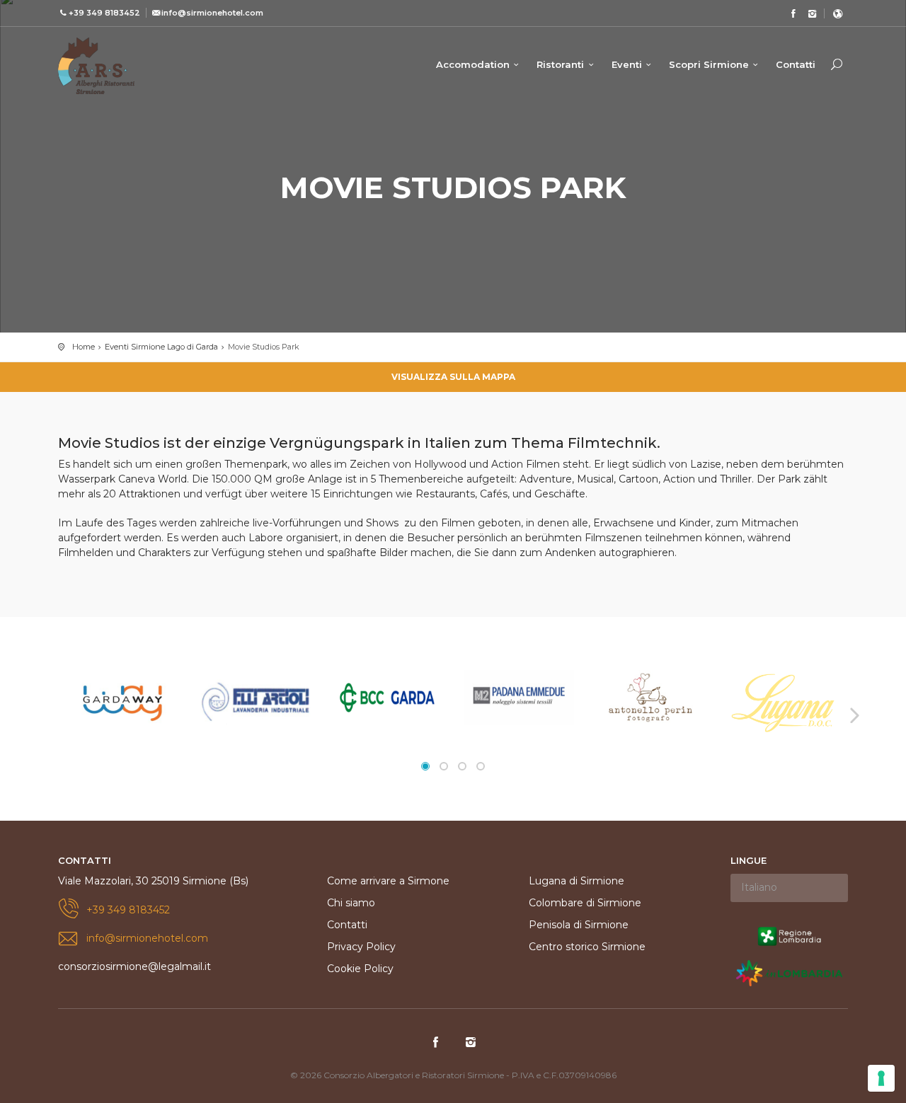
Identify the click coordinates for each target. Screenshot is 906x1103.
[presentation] (53, 714)
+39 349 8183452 (128, 909)
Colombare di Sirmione (585, 902)
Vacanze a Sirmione (96, 65)
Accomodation (473, 64)
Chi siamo (351, 902)
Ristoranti (560, 64)
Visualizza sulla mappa (453, 376)
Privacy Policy (361, 946)
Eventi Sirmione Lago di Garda (161, 347)
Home (83, 347)
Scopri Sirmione (709, 64)
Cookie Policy (360, 968)
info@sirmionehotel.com (147, 938)
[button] (425, 766)
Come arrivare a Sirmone (388, 880)
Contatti (795, 64)
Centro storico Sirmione (587, 946)
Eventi (627, 64)
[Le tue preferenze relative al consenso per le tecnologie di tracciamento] (881, 1078)
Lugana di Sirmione (576, 880)
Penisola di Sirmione (579, 924)
